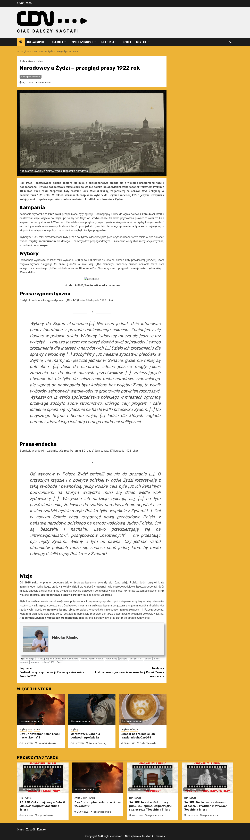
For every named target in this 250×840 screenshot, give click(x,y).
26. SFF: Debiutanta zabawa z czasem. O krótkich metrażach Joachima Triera (206, 806)
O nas (20, 829)
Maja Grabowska (45, 815)
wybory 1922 (48, 662)
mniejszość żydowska (67, 658)
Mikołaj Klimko (44, 82)
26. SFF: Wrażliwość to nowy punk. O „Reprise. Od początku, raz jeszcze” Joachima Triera (150, 806)
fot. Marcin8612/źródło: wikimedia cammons (91, 285)
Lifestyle (108, 42)
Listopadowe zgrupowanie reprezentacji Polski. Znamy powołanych (129, 672)
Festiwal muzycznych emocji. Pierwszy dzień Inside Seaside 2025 (52, 672)
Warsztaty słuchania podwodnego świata (85, 735)
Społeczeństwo (82, 42)
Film (30, 729)
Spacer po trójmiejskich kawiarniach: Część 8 (138, 735)
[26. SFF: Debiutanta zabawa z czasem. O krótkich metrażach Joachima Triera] (207, 777)
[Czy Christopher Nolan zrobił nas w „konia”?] (41, 709)
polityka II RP (136, 658)
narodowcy (111, 658)
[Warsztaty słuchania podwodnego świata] (92, 709)
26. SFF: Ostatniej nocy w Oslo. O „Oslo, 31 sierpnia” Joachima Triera (42, 806)
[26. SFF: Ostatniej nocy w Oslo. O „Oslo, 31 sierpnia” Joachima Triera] (43, 777)
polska (148, 658)
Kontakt (142, 42)
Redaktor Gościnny (97, 743)
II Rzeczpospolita (45, 658)
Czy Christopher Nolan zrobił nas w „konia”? (40, 735)
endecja (30, 658)
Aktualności (35, 42)
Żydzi (59, 662)
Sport (127, 42)
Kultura (57, 42)
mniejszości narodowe (92, 658)
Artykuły (23, 61)
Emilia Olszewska (148, 743)
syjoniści (34, 662)
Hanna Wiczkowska (47, 743)
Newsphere (132, 836)
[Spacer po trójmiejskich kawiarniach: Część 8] (142, 709)
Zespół (30, 829)
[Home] (21, 42)
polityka (123, 658)
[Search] (230, 42)
